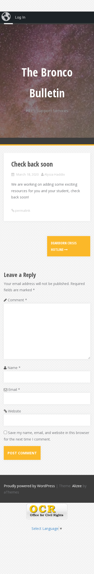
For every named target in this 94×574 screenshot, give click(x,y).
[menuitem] (6, 17)
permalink (22, 210)
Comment (17, 300)
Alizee (77, 485)
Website (14, 411)
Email (14, 389)
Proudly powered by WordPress (29, 485)
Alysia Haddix (54, 174)
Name (14, 367)
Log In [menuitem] (20, 17)
